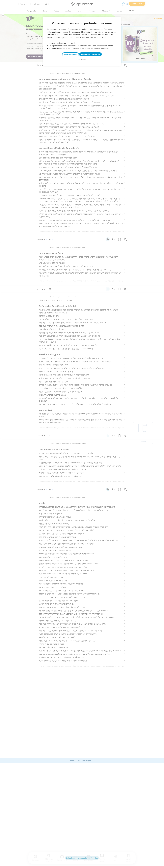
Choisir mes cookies (70, 54)
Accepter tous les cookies (90, 54)
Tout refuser (82, 59)
